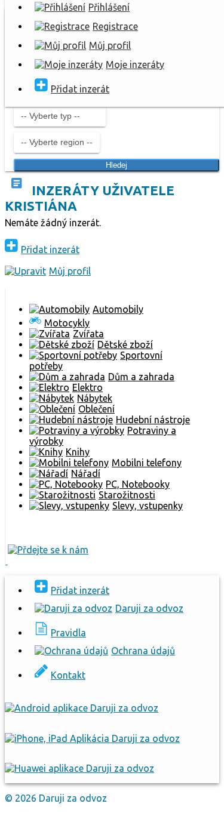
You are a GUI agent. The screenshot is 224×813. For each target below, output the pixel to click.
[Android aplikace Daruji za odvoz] (81, 708)
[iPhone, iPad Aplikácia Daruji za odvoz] (92, 738)
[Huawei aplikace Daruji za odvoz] (79, 768)
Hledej (116, 165)
